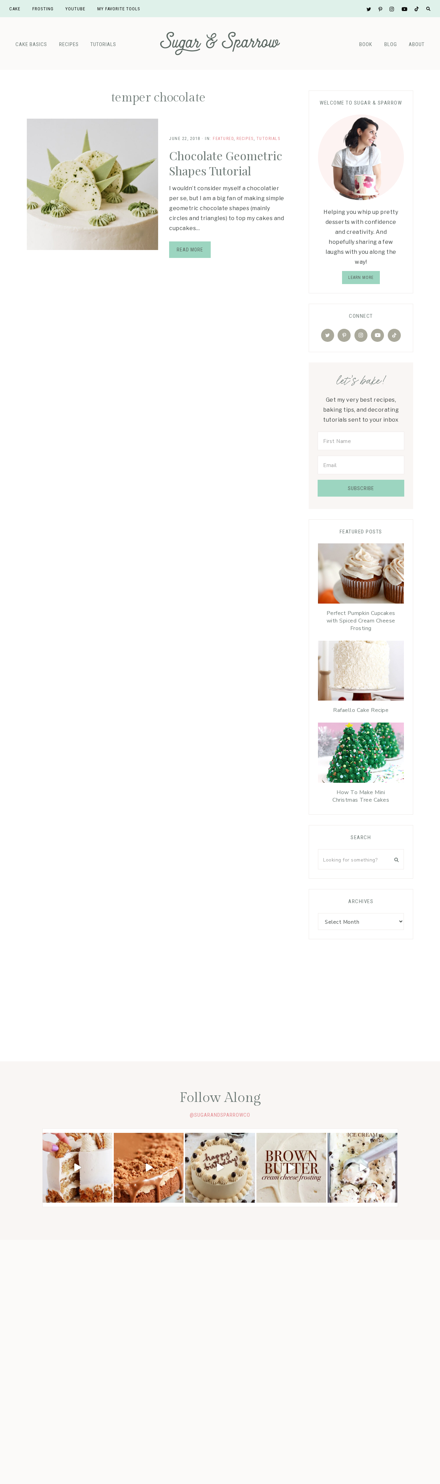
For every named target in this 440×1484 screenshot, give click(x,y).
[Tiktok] (394, 335)
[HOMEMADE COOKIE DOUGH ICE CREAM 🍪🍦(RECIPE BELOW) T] (362, 1168)
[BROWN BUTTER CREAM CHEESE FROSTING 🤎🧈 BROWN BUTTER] (291, 1168)
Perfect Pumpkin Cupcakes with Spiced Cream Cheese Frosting (361, 620)
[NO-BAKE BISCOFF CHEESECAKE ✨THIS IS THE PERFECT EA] (149, 1168)
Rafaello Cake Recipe (360, 710)
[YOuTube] (377, 335)
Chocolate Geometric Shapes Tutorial (225, 163)
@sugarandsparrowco (220, 1115)
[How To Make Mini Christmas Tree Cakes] (361, 754)
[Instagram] (360, 335)
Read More (190, 249)
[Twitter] (327, 335)
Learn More (361, 277)
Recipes (69, 44)
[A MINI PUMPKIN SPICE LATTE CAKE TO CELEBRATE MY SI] (220, 1168)
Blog (390, 44)
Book (365, 44)
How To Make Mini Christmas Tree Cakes (360, 796)
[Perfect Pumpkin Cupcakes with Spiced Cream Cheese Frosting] (361, 575)
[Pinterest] (344, 335)
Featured (223, 138)
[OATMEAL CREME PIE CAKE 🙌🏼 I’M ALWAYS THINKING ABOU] (77, 1168)
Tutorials (103, 44)
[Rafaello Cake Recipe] (361, 672)
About (417, 44)
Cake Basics (31, 44)
